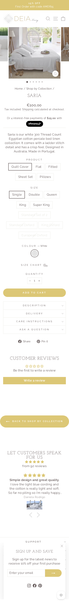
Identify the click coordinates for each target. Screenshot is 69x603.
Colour (34, 246)
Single (17, 194)
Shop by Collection (39, 88)
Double (34, 194)
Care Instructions (34, 321)
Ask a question (34, 329)
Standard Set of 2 (34, 215)
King (22, 205)
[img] (34, 462)
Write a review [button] (34, 380)
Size (34, 187)
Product (34, 159)
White (34, 253)
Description (34, 305)
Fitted (52, 167)
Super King (41, 205)
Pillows (45, 177)
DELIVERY (34, 313)
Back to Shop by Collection (37, 421)
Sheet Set (25, 177)
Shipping (27, 109)
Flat (39, 167)
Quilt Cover (20, 167)
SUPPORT (34, 541)
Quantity (35, 274)
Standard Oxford (21, 225)
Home (19, 88)
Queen (52, 194)
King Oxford (50, 225)
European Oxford (34, 235)
